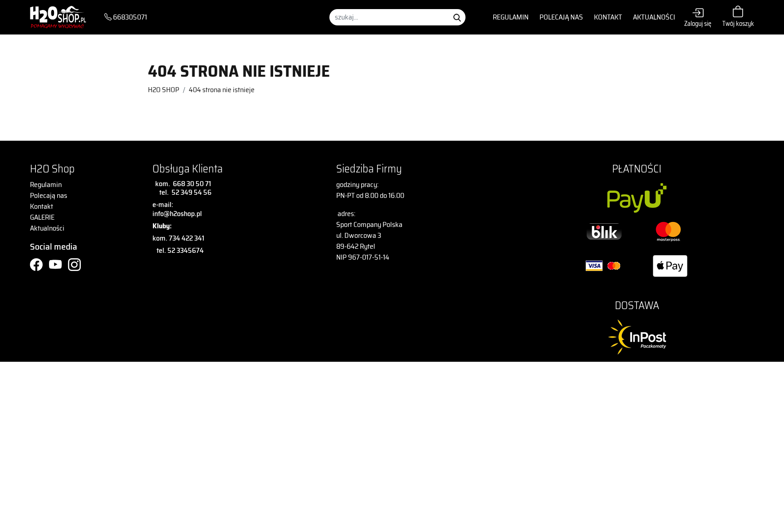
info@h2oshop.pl (177, 213)
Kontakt (608, 17)
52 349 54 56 (191, 192)
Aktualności (654, 17)
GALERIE (42, 217)
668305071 (129, 17)
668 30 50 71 (190, 183)
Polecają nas (561, 17)
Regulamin (511, 17)
